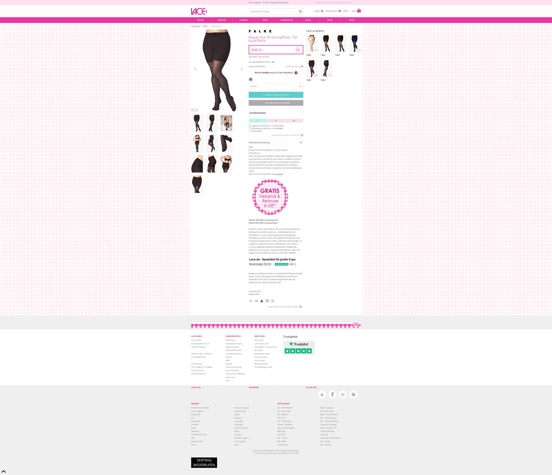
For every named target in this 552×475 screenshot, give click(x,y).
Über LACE (258, 340)
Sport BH (281, 434)
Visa (216, 391)
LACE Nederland (198, 373)
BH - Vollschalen (284, 421)
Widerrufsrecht (232, 347)
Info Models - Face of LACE (265, 347)
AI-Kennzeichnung (233, 367)
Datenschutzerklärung (235, 373)
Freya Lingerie (197, 411)
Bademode (287, 20)
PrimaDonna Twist (198, 434)
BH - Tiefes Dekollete (329, 421)
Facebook (332, 394)
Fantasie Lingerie (241, 438)
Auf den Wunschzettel (277, 102)
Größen (243, 20)
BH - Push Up (326, 444)
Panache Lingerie (241, 407)
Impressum (230, 377)
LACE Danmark (197, 370)
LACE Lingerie (240, 441)
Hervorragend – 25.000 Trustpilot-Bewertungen (269, 2)
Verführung (282, 444)
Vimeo (311, 394)
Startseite (195, 26)
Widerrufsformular (233, 350)
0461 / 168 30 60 (205, 353)
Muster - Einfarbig (284, 424)
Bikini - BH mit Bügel (285, 428)
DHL (274, 391)
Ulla (192, 438)
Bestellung (230, 340)
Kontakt (229, 363)
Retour (229, 357)
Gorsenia (195, 431)
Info (273, 62)
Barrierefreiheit (232, 370)
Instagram (343, 394)
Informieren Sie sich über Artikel (283, 307)
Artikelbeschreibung (259, 142)
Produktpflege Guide (263, 367)
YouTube (322, 394)
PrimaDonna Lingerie (200, 407)
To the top (3, 471)
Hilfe (345, 11)
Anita (193, 444)
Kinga (236, 431)
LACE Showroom (261, 343)
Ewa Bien (238, 418)
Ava (192, 417)
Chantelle (238, 424)
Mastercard (223, 391)
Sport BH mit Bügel (328, 424)
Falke (205, 26)
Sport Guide (259, 360)
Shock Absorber (241, 428)
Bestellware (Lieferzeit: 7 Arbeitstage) (267, 128)
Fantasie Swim (197, 441)
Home (200, 20)
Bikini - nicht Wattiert (329, 414)
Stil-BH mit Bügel (327, 431)
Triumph (194, 424)
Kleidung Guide (261, 363)
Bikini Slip (281, 431)
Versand (279, 174)
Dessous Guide (261, 357)
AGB (227, 380)
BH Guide (258, 350)
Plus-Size (281, 417)
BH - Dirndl (325, 441)
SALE (329, 20)
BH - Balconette (284, 411)
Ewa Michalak (240, 411)
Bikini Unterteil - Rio (329, 428)
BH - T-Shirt (282, 438)
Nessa (236, 414)
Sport (308, 20)
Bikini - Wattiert (327, 407)
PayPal (212, 391)
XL (276, 120)
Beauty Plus (216, 26)
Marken (222, 20)
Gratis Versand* (322, 2)
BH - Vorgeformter (328, 418)
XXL (294, 120)
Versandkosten (293, 450)
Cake (236, 444)
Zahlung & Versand (234, 343)
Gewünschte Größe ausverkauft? (286, 135)
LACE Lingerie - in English (201, 367)
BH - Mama (281, 441)
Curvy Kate (238, 421)
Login (317, 11)
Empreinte (195, 421)
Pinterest (353, 394)
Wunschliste (332, 11)
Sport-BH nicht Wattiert (330, 438)
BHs (265, 20)
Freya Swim (196, 414)
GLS (277, 391)
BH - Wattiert (282, 414)
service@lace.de (198, 357)
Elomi (193, 428)
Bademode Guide (262, 353)
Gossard (237, 434)
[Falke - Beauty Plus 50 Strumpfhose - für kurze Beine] (218, 70)
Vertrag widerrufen (234, 353)
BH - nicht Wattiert (285, 407)
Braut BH (324, 434)
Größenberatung (292, 66)
